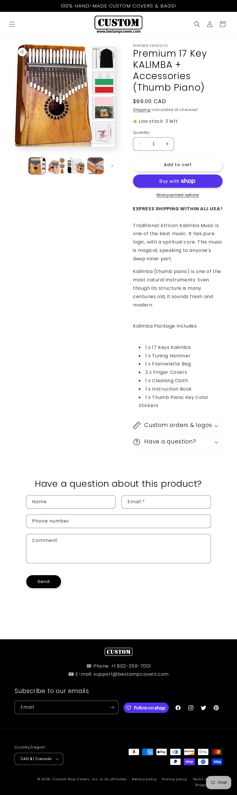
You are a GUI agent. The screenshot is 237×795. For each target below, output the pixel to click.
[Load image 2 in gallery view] (56, 165)
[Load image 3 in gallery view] (76, 165)
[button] (12, 24)
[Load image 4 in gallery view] (95, 165)
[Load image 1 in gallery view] (37, 165)
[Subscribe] (111, 707)
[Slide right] (112, 165)
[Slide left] (20, 165)
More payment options (178, 194)
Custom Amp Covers (70, 779)
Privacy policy (174, 779)
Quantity (141, 132)
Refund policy (144, 779)
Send (44, 581)
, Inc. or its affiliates (108, 779)
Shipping (142, 109)
